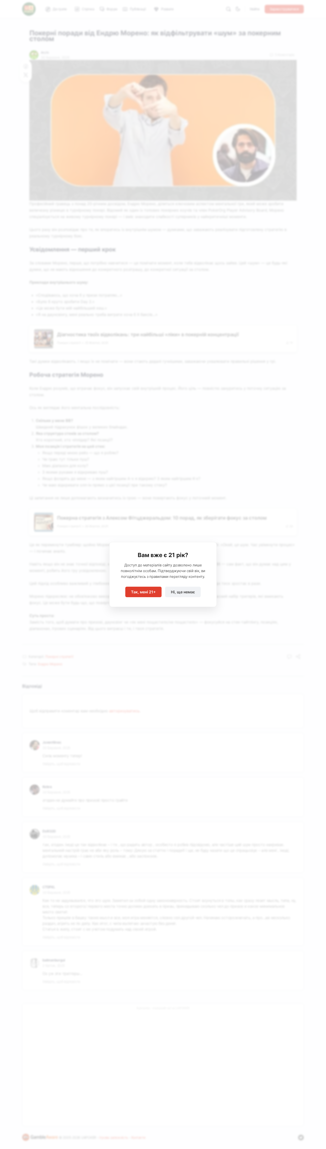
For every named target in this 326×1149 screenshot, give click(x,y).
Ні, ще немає (183, 592)
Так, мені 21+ (143, 592)
